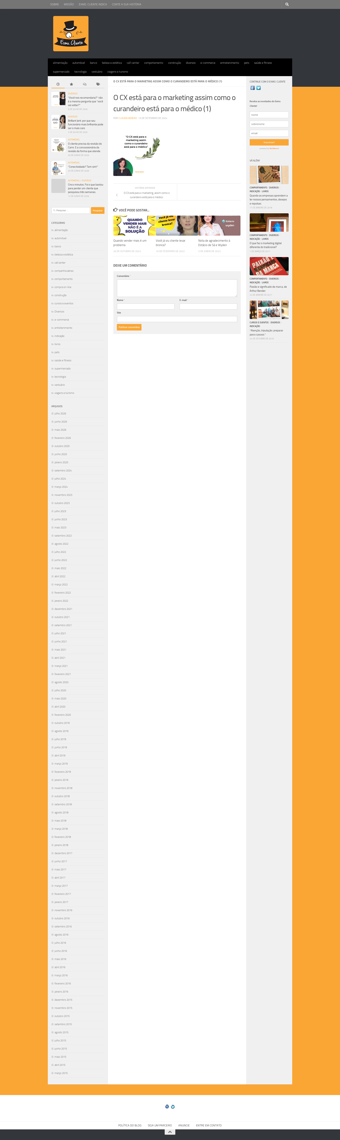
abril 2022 (60, 576)
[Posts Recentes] (58, 84)
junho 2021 (61, 641)
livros (57, 344)
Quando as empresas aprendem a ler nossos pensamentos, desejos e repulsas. (269, 199)
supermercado (61, 71)
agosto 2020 (61, 682)
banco (93, 62)
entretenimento (229, 62)
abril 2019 (60, 755)
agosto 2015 (61, 1032)
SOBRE (54, 4)
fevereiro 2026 (63, 438)
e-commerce (207, 62)
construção (174, 62)
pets (246, 62)
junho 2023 (61, 519)
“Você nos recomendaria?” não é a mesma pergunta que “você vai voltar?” (85, 101)
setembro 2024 (63, 470)
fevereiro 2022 (63, 592)
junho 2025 (61, 454)
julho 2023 (60, 511)
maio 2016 (60, 959)
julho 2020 (60, 690)
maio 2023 (60, 527)
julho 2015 (60, 1040)
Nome (121, 300)
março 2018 (61, 828)
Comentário (124, 276)
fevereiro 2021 (63, 674)
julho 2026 (60, 413)
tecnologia (80, 71)
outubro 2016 (62, 918)
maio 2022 (60, 568)
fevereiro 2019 (63, 771)
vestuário (97, 71)
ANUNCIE (184, 1125)
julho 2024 (60, 478)
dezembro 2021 (63, 609)
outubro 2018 (62, 796)
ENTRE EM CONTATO (209, 1125)
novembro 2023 (63, 495)
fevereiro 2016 (63, 983)
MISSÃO (69, 4)
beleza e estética (112, 62)
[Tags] (97, 84)
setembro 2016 (63, 926)
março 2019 (61, 763)
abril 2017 (60, 877)
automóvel (78, 62)
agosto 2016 (61, 934)
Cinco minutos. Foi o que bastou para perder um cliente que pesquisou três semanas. (85, 188)
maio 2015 (60, 1056)
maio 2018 (60, 820)
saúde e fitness (263, 62)
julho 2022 (60, 552)
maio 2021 (60, 649)
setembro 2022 (63, 535)
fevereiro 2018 (63, 837)
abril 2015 (60, 1065)
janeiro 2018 (61, 845)
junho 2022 (61, 560)
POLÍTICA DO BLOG (129, 1125)
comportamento (153, 62)
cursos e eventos (64, 303)
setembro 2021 (63, 625)
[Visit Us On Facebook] (253, 89)
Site (119, 312)
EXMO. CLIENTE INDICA (93, 4)
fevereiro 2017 (63, 894)
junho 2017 (61, 861)
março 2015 (61, 1073)
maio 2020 (60, 698)
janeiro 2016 (61, 991)
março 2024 (61, 486)
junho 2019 (61, 747)
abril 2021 (60, 657)
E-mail (184, 300)
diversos (191, 62)
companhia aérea (64, 270)
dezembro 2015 (63, 999)
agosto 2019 (61, 731)
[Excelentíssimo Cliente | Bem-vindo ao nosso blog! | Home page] (71, 33)
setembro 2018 (63, 804)
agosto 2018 (61, 812)
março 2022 (61, 584)
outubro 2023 (62, 503)
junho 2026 (61, 421)
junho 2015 (61, 1048)
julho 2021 (60, 633)
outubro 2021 (62, 617)
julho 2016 (60, 942)
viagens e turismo (117, 71)
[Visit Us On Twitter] (258, 89)
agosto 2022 (61, 543)
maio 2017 (60, 869)
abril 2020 (60, 706)
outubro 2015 (62, 1016)
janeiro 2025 (61, 462)
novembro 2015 (63, 1008)
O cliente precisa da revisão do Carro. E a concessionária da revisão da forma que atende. (85, 147)
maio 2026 (60, 429)
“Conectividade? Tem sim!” (83, 166)
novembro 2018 (63, 788)
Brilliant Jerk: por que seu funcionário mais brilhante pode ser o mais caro (85, 124)
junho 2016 (61, 951)
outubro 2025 (62, 446)
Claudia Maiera (127, 118)
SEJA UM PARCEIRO (160, 1125)
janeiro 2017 (61, 902)
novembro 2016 (63, 910)
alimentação (60, 62)
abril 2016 (60, 967)
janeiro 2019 (61, 780)
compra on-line (63, 287)
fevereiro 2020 (63, 714)
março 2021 (61, 666)
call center (133, 62)
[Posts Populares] (71, 84)
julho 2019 (60, 739)
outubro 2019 (62, 723)
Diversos (73, 93)
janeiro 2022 (61, 600)
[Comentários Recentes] (84, 84)
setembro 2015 (63, 1024)
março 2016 (61, 975)
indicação (59, 336)
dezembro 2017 (63, 853)
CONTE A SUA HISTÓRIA (126, 4)
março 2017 (61, 885)
